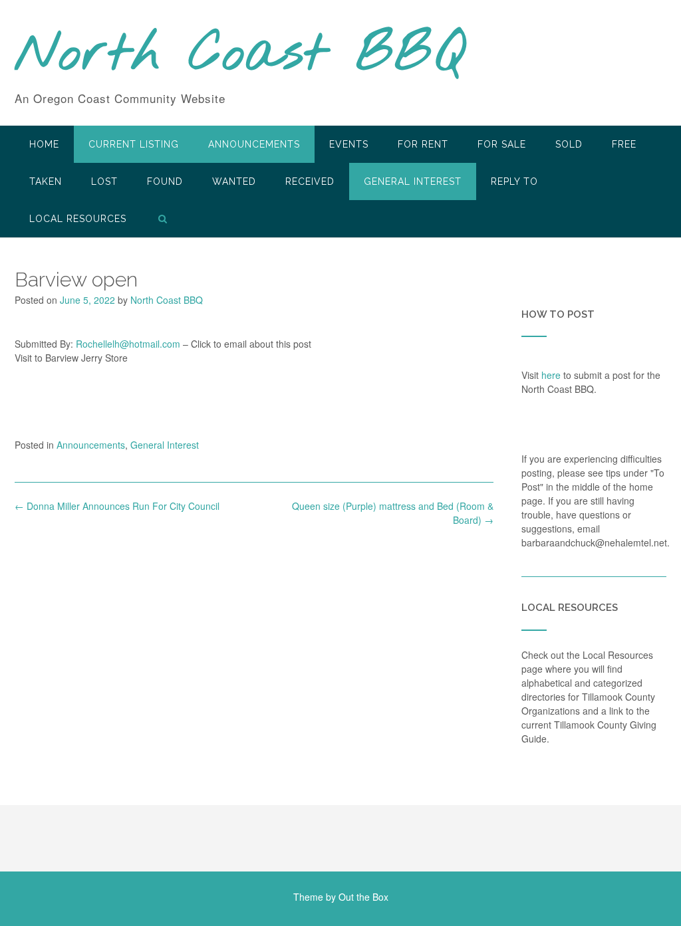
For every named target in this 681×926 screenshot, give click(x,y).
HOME (44, 144)
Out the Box (363, 896)
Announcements (254, 144)
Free (624, 144)
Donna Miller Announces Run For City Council (117, 506)
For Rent (423, 144)
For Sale (501, 144)
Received (310, 181)
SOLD (569, 144)
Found (165, 181)
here (551, 375)
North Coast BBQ (240, 55)
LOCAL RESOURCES (77, 218)
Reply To (514, 181)
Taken (45, 181)
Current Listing (133, 144)
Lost (104, 181)
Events (348, 144)
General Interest (413, 181)
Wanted (234, 181)
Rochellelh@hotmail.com (128, 343)
